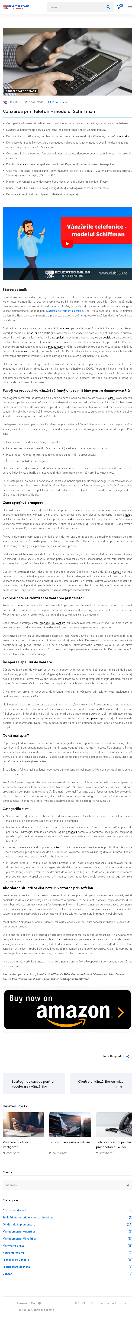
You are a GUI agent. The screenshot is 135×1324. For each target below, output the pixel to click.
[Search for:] (80, 7)
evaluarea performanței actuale (64, 310)
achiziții (12, 402)
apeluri (66, 328)
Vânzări (67, 1273)
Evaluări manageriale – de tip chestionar (67, 1217)
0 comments (59, 102)
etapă (126, 514)
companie (92, 718)
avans (23, 164)
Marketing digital (67, 1245)
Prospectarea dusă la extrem (69, 1142)
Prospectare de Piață (21, 91)
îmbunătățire (55, 346)
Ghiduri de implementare (67, 1224)
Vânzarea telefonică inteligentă (17, 1144)
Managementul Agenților (67, 1231)
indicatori (124, 136)
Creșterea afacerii (67, 1210)
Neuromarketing (67, 1252)
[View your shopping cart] (120, 7)
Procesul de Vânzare (67, 1259)
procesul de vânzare (52, 623)
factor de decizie (39, 333)
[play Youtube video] (67, 243)
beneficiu (71, 832)
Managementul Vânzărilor (67, 1238)
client (87, 188)
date (65, 590)
